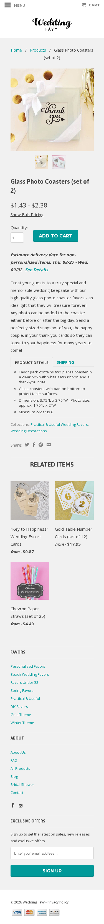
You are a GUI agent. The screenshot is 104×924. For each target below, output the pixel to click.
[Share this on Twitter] (26, 444)
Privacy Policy (58, 902)
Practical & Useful (25, 698)
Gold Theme (21, 714)
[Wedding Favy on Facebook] (13, 805)
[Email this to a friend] (48, 444)
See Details (36, 269)
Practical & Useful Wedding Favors (59, 424)
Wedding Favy (34, 902)
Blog (14, 776)
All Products (20, 768)
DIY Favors (19, 706)
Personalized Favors (28, 666)
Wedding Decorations (29, 430)
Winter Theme (22, 722)
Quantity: (19, 227)
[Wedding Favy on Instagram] (20, 805)
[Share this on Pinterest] (40, 444)
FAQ (14, 760)
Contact (17, 792)
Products (38, 50)
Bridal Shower (22, 784)
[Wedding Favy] (52, 24)
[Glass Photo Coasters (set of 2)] (52, 110)
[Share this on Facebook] (33, 444)
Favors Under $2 (24, 682)
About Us (18, 752)
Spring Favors (22, 690)
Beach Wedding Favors (30, 674)
